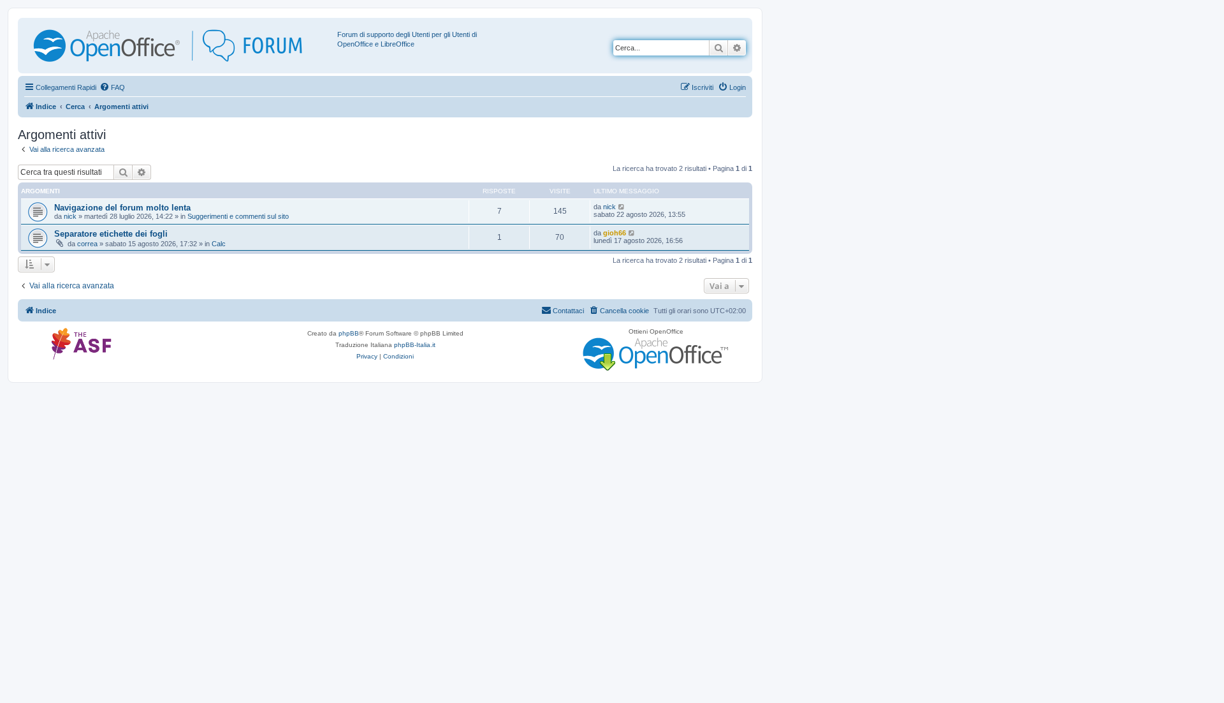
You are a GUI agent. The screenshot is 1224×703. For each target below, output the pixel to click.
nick (70, 216)
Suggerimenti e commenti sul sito (238, 216)
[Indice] (179, 45)
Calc (219, 244)
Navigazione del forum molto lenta (122, 207)
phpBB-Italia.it (414, 344)
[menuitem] (112, 87)
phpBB (349, 333)
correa (87, 244)
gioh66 (614, 233)
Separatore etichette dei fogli (111, 234)
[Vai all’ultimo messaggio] (622, 207)
